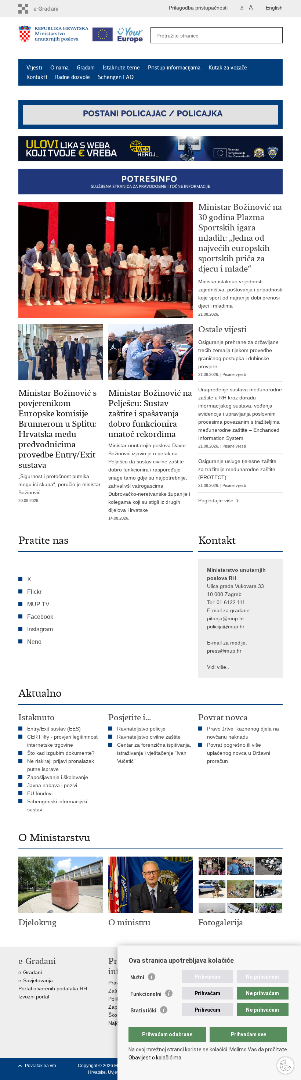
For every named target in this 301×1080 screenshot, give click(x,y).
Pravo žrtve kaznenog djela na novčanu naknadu (243, 733)
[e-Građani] (49, 9)
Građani (86, 67)
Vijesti (34, 67)
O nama (59, 67)
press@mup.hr (224, 651)
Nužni (137, 977)
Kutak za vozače (227, 67)
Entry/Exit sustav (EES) (54, 729)
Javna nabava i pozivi (52, 785)
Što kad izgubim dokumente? (61, 753)
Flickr (34, 592)
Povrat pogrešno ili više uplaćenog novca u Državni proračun (238, 753)
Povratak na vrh (40, 1065)
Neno (34, 642)
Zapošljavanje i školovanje (57, 777)
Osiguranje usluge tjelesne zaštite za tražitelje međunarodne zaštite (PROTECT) (237, 473)
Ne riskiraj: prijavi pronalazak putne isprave (60, 765)
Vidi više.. (218, 667)
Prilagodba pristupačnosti (198, 8)
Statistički (143, 1010)
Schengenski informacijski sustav (57, 805)
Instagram (40, 629)
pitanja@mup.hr (225, 618)
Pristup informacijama (174, 67)
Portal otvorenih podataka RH (52, 988)
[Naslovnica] (53, 38)
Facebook (40, 617)
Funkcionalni (146, 994)
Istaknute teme (121, 67)
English (274, 8)
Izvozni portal (33, 997)
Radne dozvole (72, 77)
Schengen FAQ (116, 77)
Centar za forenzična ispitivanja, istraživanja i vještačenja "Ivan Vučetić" (154, 753)
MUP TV (38, 604)
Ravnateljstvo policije (141, 729)
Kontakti (36, 77)
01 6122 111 (231, 602)
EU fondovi (39, 793)
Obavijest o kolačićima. (155, 1058)
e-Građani (30, 972)
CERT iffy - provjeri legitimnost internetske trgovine (62, 741)
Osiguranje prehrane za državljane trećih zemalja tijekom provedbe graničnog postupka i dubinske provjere (238, 358)
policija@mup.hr (225, 626)
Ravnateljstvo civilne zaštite (149, 737)
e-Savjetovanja (35, 980)
